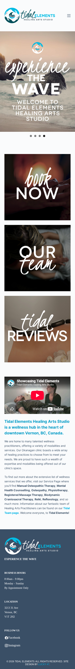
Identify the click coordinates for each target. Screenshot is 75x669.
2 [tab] (35, 136)
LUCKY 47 (43, 664)
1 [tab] (31, 136)
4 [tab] (44, 136)
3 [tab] (40, 136)
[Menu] (69, 15)
